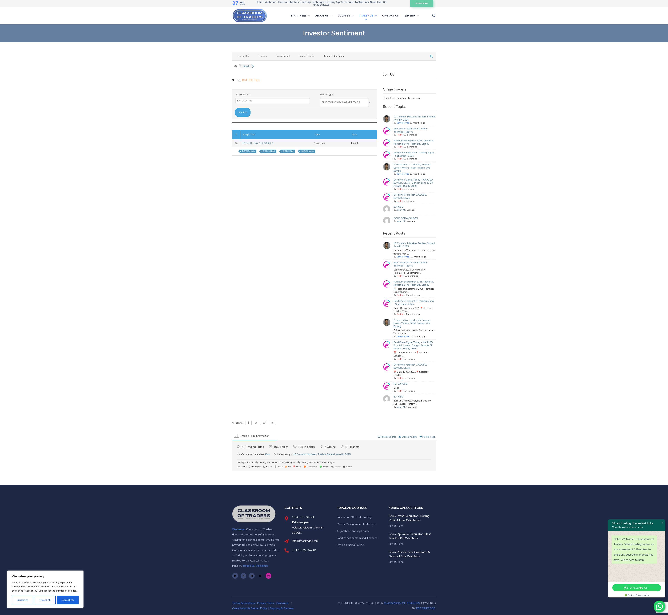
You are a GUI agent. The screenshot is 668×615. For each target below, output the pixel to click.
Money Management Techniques (356, 524)
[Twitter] (235, 576)
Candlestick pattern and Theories (357, 538)
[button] (421, 3)
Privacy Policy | (266, 603)
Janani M (400, 209)
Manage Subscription (333, 56)
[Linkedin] (252, 576)
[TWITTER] (11, 45)
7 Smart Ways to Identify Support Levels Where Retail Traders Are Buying (412, 168)
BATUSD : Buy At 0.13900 (257, 143)
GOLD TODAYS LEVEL (405, 218)
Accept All (68, 600)
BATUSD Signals (248, 151)
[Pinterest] (243, 576)
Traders (262, 56)
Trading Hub (242, 56)
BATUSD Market (307, 151)
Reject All (45, 600)
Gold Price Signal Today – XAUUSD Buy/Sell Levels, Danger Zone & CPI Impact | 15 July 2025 (413, 183)
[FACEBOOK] (11, 53)
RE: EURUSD (400, 384)
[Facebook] (260, 576)
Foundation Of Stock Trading (354, 517)
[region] (45, 589)
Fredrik (399, 134)
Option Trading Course (350, 545)
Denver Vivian (402, 122)
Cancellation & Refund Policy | (250, 608)
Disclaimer (282, 603)
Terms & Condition (243, 603)
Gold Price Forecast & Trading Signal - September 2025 (413, 154)
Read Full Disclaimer (255, 566)
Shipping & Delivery (282, 608)
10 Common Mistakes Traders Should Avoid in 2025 (414, 118)
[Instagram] (268, 576)
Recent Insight (283, 56)
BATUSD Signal (269, 151)
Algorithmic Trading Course (353, 531)
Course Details (306, 56)
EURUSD (398, 206)
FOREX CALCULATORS (406, 508)
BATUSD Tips (288, 151)
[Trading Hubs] (235, 66)
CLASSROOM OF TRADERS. (402, 603)
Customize (22, 600)
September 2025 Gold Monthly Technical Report (410, 130)
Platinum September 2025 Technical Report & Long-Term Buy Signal (413, 142)
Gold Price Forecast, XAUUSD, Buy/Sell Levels (410, 196)
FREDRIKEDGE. (426, 608)
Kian (267, 454)
